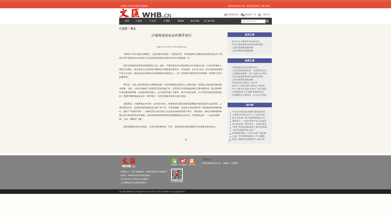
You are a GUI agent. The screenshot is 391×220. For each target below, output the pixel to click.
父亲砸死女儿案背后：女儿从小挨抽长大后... (250, 95)
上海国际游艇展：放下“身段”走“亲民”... (250, 73)
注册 (263, 6)
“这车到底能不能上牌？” (243, 130)
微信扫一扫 (250, 14)
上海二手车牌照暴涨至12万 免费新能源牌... (250, 136)
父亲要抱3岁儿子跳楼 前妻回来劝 (247, 92)
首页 (127, 21)
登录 (268, 6)
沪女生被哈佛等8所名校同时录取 (247, 44)
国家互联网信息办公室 (212, 163)
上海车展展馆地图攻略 (242, 47)
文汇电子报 (209, 21)
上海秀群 (234, 163)
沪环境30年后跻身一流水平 (245, 83)
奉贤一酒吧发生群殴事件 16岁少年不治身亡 (250, 139)
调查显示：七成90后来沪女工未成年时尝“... (250, 121)
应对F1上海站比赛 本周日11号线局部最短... (250, 86)
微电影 (181, 21)
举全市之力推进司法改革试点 (246, 41)
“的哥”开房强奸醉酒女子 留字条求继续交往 (250, 127)
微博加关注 (233, 14)
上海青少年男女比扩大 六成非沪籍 (248, 115)
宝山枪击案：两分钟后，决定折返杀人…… (250, 124)
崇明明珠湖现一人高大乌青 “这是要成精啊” (250, 133)
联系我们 (145, 179)
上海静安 (225, 163)
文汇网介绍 (135, 179)
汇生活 (153, 21)
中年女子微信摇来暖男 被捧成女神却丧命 (250, 112)
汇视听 (167, 21)
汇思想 (138, 21)
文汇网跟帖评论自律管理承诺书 (133, 183)
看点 (133, 28)
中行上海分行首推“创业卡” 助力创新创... (250, 89)
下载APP (265, 14)
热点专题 (195, 21)
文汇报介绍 (125, 179)
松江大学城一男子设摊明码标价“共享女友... (250, 118)
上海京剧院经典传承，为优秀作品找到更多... (250, 70)
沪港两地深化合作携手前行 (245, 67)
